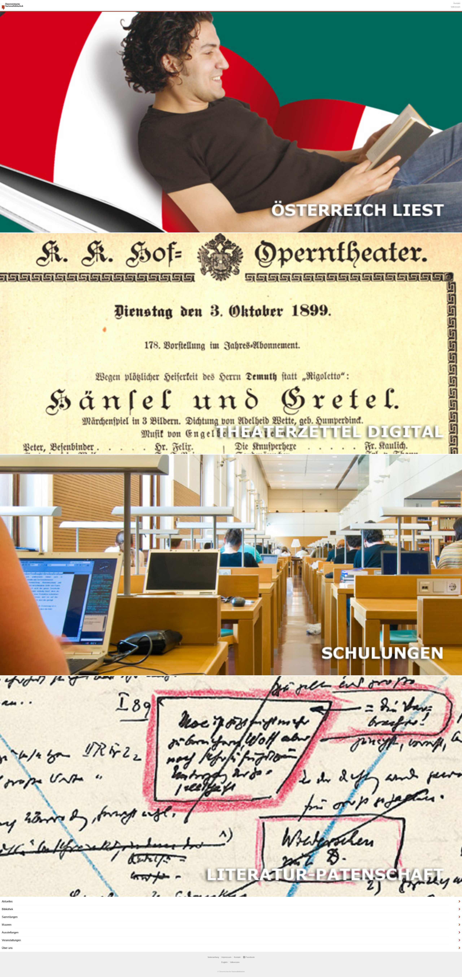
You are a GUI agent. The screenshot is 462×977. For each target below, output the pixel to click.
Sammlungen (10, 916)
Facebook (250, 957)
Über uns (7, 947)
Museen (6, 924)
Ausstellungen (10, 932)
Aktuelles (7, 901)
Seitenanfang (213, 957)
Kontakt (457, 3)
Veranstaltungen (11, 940)
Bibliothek (7, 909)
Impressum (226, 957)
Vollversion (455, 7)
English (224, 962)
